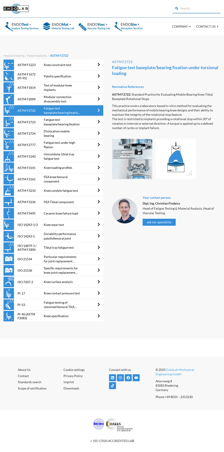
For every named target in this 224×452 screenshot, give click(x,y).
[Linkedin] (112, 377)
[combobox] (196, 8)
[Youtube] (136, 377)
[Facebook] (128, 377)
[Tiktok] (112, 385)
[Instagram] (120, 377)
